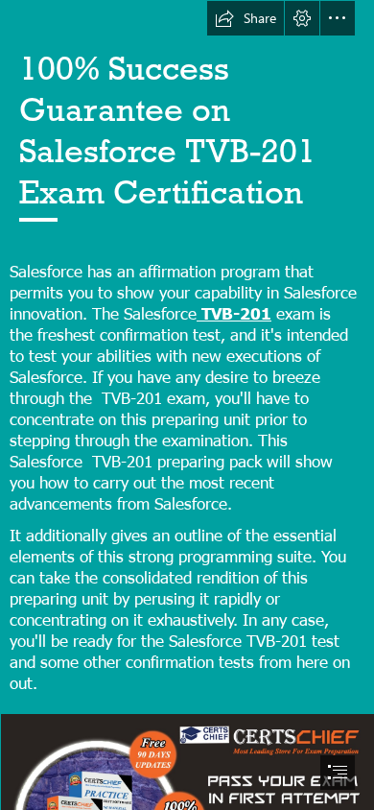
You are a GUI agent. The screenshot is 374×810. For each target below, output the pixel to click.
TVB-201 (234, 312)
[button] (245, 18)
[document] (187, 405)
